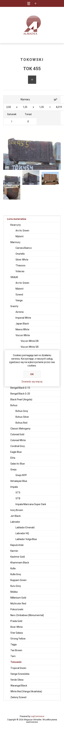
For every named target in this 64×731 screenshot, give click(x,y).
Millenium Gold (18, 597)
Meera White (22, 329)
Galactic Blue (17, 463)
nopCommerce (37, 716)
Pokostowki (16, 609)
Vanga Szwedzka (19, 674)
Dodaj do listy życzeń (32, 80)
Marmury (15, 242)
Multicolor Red (18, 603)
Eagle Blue (16, 452)
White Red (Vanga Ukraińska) (26, 691)
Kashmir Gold (17, 556)
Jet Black (15, 516)
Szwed (19, 294)
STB (18, 498)
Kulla (13, 568)
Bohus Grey (22, 411)
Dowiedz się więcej (32, 381)
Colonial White (18, 440)
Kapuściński (17, 545)
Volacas (20, 271)
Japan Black (22, 323)
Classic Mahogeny (20, 428)
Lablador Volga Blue (26, 539)
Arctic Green (22, 230)
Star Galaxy (16, 632)
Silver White (22, 259)
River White (16, 627)
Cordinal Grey (17, 446)
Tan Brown (16, 650)
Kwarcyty (15, 224)
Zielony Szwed (18, 697)
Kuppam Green (18, 580)
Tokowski (16, 662)
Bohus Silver (22, 416)
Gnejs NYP (21, 475)
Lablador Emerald (25, 527)
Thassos (20, 265)
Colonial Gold (17, 434)
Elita (12, 457)
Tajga (13, 644)
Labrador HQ (22, 533)
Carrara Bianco (24, 248)
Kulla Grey (15, 574)
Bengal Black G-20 (20, 393)
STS (18, 492)
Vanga (19, 300)
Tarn (13, 656)
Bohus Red (21, 422)
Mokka (14, 591)
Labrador (15, 521)
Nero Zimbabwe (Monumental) (27, 615)
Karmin (14, 550)
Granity (14, 306)
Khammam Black (19, 562)
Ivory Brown (16, 510)
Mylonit (20, 236)
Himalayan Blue (18, 481)
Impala (14, 486)
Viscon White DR (30, 341)
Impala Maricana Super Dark (31, 504)
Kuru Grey (15, 586)
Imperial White (23, 317)
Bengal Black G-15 (20, 387)
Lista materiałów (16, 219)
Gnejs (13, 469)
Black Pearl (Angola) (21, 399)
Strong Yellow (18, 638)
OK (32, 374)
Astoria (20, 312)
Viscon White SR (30, 346)
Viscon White (23, 335)
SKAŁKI (14, 277)
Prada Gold (16, 621)
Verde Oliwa (16, 679)
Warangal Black (18, 685)
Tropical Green (18, 668)
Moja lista (35, 3)
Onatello (20, 253)
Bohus (13, 405)
